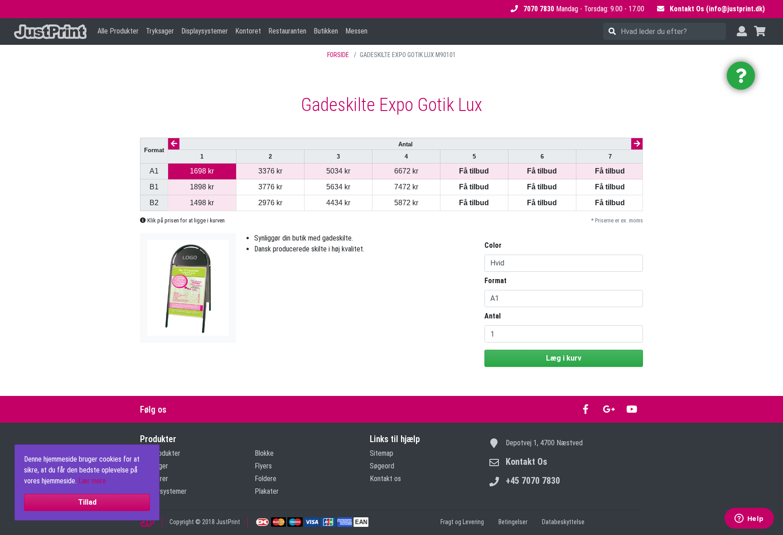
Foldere (265, 478)
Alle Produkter (118, 31)
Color (493, 245)
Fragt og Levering (462, 521)
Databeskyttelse (563, 521)
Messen (356, 31)
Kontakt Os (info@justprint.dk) (717, 9)
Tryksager (160, 31)
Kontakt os (385, 478)
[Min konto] (741, 31)
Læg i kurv (563, 358)
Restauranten (287, 31)
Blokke (264, 453)
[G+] (608, 409)
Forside (338, 54)
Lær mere (92, 481)
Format (495, 280)
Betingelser (512, 521)
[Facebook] (585, 409)
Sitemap (381, 453)
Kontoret (248, 31)
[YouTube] (631, 409)
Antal (492, 316)
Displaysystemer (204, 31)
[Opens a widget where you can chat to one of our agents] (749, 519)
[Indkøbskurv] (759, 31)
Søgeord (382, 466)
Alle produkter (160, 453)
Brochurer (154, 478)
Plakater (267, 491)
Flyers (263, 466)
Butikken (326, 31)
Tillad (87, 502)
